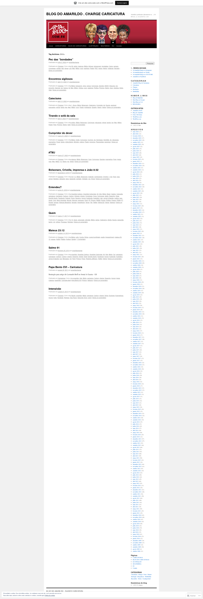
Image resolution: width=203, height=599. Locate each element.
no (61, 161)
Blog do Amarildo (138, 112)
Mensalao (66, 259)
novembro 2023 (137, 187)
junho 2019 (136, 299)
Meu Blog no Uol (138, 102)
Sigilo (121, 88)
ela (111, 177)
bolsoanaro (97, 66)
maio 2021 (136, 250)
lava (120, 198)
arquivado (81, 220)
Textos (140, 579)
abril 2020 (135, 278)
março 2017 (136, 356)
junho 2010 (136, 528)
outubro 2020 (136, 265)
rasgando (72, 179)
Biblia (86, 66)
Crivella (105, 177)
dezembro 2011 (137, 490)
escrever (113, 105)
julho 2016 (136, 373)
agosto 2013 (136, 447)
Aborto (73, 295)
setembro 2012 (137, 471)
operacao (81, 200)
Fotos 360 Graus (137, 115)
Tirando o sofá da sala (62, 115)
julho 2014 (136, 424)
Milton (78, 68)
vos (89, 179)
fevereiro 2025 (137, 159)
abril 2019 (135, 303)
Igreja (62, 107)
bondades (105, 66)
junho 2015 (136, 401)
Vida (50, 90)
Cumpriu (90, 140)
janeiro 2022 (136, 233)
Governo (78, 198)
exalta (103, 237)
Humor (84, 198)
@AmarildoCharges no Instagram (142, 70)
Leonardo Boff (66, 280)
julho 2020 (136, 271)
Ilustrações (136, 89)
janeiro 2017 (136, 360)
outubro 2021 (136, 240)
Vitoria (107, 202)
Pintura (93, 200)
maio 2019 (136, 301)
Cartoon (65, 196)
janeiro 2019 (136, 310)
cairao (97, 220)
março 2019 (136, 305)
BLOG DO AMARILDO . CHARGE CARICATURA (85, 13)
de (104, 105)
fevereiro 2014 (137, 435)
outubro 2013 (136, 443)
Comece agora (122, 3)
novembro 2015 (137, 390)
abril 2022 (135, 227)
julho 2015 (136, 398)
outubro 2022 (136, 214)
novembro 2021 (137, 237)
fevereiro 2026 (137, 136)
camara (115, 66)
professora (87, 107)
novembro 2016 (137, 365)
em (117, 86)
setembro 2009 (137, 547)
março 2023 (136, 204)
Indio (55, 298)
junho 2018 (136, 324)
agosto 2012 (136, 473)
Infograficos (140, 576)
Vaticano (90, 280)
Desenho (112, 196)
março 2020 (136, 280)
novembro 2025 (137, 140)
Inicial (51, 46)
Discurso (112, 86)
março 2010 (136, 534)
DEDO (107, 86)
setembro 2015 (137, 394)
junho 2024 (136, 176)
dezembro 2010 (137, 515)
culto (77, 237)
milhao (58, 222)
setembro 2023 (137, 191)
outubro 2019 (136, 290)
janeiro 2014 (136, 437)
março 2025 (136, 157)
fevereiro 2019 (137, 307)
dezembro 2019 (137, 286)
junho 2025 (136, 151)
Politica (96, 88)
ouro (81, 68)
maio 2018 (136, 326)
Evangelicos (119, 295)
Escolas (102, 159)
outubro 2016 (136, 367)
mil (54, 222)
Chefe (78, 140)
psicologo (107, 142)
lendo (50, 200)
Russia (51, 202)
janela (109, 122)
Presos (113, 200)
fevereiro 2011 (137, 511)
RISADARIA (137, 104)
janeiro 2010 (136, 538)
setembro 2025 (137, 144)
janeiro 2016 (136, 386)
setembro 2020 (137, 267)
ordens (82, 142)
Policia (103, 200)
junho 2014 (136, 426)
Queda (73, 239)
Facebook (61, 198)
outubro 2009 (136, 545)
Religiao (70, 222)
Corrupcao (95, 86)
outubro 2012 (136, 468)
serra (89, 298)
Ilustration (96, 198)
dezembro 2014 (137, 413)
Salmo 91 (54, 247)
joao (118, 177)
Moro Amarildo (61, 200)
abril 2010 (135, 532)
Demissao (99, 140)
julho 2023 (136, 195)
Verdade (85, 179)
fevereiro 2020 (137, 282)
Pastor (92, 68)
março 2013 (136, 458)
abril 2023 (135, 201)
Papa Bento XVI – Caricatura (65, 267)
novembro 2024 (137, 165)
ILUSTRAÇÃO (93, 46)
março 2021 (136, 254)
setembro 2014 (137, 420)
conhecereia (98, 177)
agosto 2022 (136, 218)
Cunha (81, 237)
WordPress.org (137, 119)
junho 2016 (136, 375)
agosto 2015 (136, 396)
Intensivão (55, 288)
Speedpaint (81, 202)
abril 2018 (135, 329)
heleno (65, 88)
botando (91, 177)
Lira (70, 68)
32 (72, 177)
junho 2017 (136, 350)
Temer (87, 202)
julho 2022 (136, 221)
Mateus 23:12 (56, 230)
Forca (73, 198)
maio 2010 (136, 530)
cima (84, 86)
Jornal (51, 179)
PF (89, 200)
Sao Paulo (73, 298)
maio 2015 (136, 403)
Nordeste (60, 298)
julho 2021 (136, 246)
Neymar (74, 200)
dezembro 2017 (137, 337)
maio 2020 (136, 276)
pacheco (86, 68)
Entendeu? (55, 187)
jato (101, 198)
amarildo (74, 254)
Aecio (75, 220)
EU (113, 46)
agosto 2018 (136, 320)
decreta (101, 86)
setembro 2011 (137, 496)
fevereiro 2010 (137, 536)
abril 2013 (135, 456)
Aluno (75, 105)
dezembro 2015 (137, 388)
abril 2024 (135, 180)
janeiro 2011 (136, 513)
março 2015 (136, 407)
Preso (83, 259)
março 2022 (136, 229)
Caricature (59, 196)
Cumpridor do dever (60, 133)
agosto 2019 (136, 295)
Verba (104, 107)
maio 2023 (136, 199)
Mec (73, 68)
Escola (108, 105)
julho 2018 (136, 322)
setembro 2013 (137, 445)
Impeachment (109, 237)
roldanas (110, 68)
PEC (96, 68)
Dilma (86, 237)
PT (122, 200)
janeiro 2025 (136, 161)
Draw (117, 196)
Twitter (95, 202)
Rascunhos (134, 579)
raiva (67, 179)
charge (82, 196)
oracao (53, 239)
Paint (86, 200)
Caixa (111, 66)
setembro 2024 (137, 170)
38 (72, 66)
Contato (119, 46)
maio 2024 (136, 178)
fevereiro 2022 (137, 231)
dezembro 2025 (137, 138)
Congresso (52, 68)
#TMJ (52, 152)
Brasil (108, 194)
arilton (73, 122)
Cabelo (113, 194)
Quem (52, 213)
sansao (56, 202)
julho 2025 (136, 148)
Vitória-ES (101, 202)
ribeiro (105, 68)
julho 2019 (136, 297)
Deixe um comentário (55, 70)
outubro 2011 (136, 494)
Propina (101, 88)
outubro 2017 (136, 341)
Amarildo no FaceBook (139, 76)
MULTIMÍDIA (105, 46)
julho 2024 (136, 174)
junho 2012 (136, 477)
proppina (92, 142)
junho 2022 (136, 223)
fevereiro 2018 (137, 333)
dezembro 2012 (137, 464)
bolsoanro (79, 86)
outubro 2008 (136, 551)
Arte (100, 194)
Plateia (63, 239)
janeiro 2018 (136, 335)
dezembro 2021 (137, 235)
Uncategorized (146, 579)
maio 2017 (136, 352)
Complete (99, 105)
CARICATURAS (60, 46)
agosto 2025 (136, 146)
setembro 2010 (137, 521)
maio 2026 (136, 132)
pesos (100, 68)
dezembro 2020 (137, 261)
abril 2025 (135, 155)
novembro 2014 (137, 415)
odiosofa (62, 179)
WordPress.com (137, 117)
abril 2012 (135, 481)
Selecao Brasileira (65, 202)
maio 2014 (136, 428)
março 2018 (136, 331)
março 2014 (136, 432)
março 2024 (136, 182)
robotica (116, 88)
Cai (114, 254)
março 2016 (136, 382)
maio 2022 (136, 225)
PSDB (119, 200)
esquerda (120, 220)
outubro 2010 (136, 519)
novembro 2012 (137, 466)
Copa (95, 196)
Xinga (93, 179)
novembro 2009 (137, 543)
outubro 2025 (136, 142)
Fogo (115, 159)
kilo (66, 107)
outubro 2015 (136, 392)
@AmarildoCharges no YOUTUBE (143, 74)
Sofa (69, 125)
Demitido (106, 140)
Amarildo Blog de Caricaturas (141, 83)
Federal (67, 198)
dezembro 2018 (137, 312)
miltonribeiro (69, 142)
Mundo (69, 200)
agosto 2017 (136, 346)
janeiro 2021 (136, 259)
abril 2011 (135, 507)
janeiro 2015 (136, 411)
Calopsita (120, 194)
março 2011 (136, 509)
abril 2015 (135, 405)
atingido (87, 220)
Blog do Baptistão (138, 98)
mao (50, 161)
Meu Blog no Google (139, 100)
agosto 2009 (136, 549)
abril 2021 (135, 252)
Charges (60, 66)
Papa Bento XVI (76, 280)
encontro (51, 88)
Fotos (145, 574)
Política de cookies (50, 595)
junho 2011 (136, 502)
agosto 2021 (136, 244)
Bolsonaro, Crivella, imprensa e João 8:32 (73, 169)
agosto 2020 (136, 269)
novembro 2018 (137, 314)
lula (61, 259)
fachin (51, 222)
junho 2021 (136, 248)
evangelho (52, 107)
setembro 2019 (137, 293)
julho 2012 (136, 475)
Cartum (71, 196)
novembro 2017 (137, 339)
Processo (64, 222)
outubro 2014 (136, 418)
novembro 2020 (137, 263)
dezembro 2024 (137, 163)
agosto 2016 (136, 371)
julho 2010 (136, 526)
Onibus (81, 88)
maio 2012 (136, 479)
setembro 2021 (137, 242)
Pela (54, 125)
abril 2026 (135, 134)
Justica (116, 198)
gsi (62, 88)
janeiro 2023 (136, 208)
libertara (56, 179)
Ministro (76, 142)
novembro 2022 (137, 212)
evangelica (109, 159)
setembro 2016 (137, 369)
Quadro (94, 107)
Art (97, 194)
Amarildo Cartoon (77, 194)
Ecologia (112, 295)
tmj (68, 161)
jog (112, 122)
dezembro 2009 (137, 540)
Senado (116, 68)
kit (69, 88)
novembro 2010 (137, 517)
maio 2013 (136, 454)
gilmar (66, 68)
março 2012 (136, 483)
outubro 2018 (136, 316)
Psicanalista (100, 142)
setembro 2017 (137, 343)
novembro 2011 (137, 492)
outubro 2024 (136, 168)
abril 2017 (135, 354)
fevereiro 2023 (137, 206)
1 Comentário (81, 239)
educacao (98, 122)
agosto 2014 (136, 422)
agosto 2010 (136, 523)
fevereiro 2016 (137, 384)
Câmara (77, 196)
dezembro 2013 (137, 439)
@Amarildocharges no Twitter (141, 72)
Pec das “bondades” (61, 59)
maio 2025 (136, 153)
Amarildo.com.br (137, 110)
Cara (90, 159)
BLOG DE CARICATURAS (77, 46)
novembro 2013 (137, 441)
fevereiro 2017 (137, 358)
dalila (106, 196)
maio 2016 (136, 377)
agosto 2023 (136, 193)
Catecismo (55, 98)
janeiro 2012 (136, 487)
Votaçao (112, 202)
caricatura (52, 196)
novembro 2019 (137, 288)
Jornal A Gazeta (108, 198)
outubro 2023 (136, 189)
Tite (91, 202)
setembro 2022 (137, 216)
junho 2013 (136, 451)
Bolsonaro (85, 105)
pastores (90, 88)
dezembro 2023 (137, 185)
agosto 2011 (136, 498)
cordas (58, 68)
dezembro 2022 (137, 210)
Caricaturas (61, 278)
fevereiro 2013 (137, 460)
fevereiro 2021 (137, 257)
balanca (80, 66)
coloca (89, 86)
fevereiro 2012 (137, 485)
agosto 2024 (136, 172)
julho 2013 (136, 449)
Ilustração (89, 198)
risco (111, 88)
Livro (54, 200)
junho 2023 (136, 197)
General (57, 88)
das (62, 68)
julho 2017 (136, 348)
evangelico (52, 142)
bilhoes (90, 66)
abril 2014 (135, 430)
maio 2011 (136, 504)
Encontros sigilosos (61, 79)
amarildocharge (74, 62)
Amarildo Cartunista (89, 194)
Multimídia (136, 91)
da (95, 140)
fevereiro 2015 (137, 409)
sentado (78, 179)
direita (110, 220)
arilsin (76, 66)
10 (72, 220)
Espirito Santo (53, 198)
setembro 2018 (137, 318)
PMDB (98, 200)
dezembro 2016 (137, 362)
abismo (73, 159)
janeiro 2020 (136, 284)
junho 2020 (136, 273)
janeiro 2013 (136, 462)
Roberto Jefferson (91, 259)
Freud (58, 142)
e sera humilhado (94, 237)
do (111, 140)
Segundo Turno (82, 298)
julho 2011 (136, 500)
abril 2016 (135, 379)
